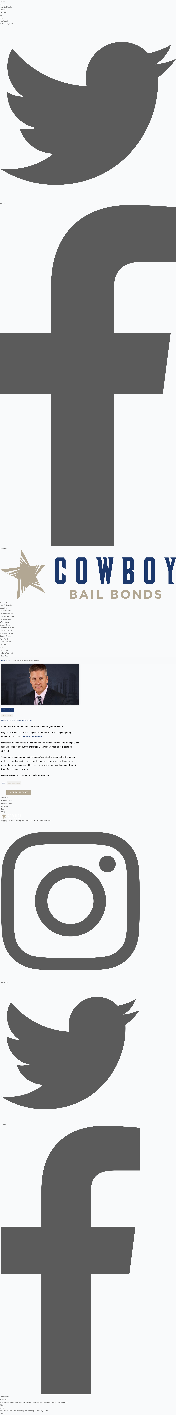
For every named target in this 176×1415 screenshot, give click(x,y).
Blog (1, 18)
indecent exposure (14, 783)
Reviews (3, 13)
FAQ (1, 15)
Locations (3, 10)
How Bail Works (6, 7)
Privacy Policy (6, 803)
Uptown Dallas (5, 619)
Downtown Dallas (6, 614)
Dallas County (5, 611)
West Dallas (4, 622)
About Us (3, 4)
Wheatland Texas (6, 633)
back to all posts (18, 792)
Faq (2, 809)
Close (2, 1405)
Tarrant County (5, 636)
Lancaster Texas (6, 630)
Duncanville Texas (7, 628)
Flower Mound (5, 642)
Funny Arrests (6, 715)
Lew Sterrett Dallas (7, 616)
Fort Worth (4, 639)
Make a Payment (6, 24)
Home (2, 1)
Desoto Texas (5, 625)
